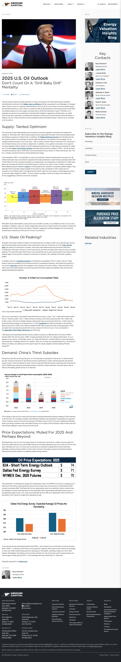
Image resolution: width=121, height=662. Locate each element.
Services (55, 600)
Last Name (88, 148)
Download (25, 94)
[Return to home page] (12, 4)
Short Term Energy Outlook (22, 148)
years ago (13, 265)
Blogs (105, 604)
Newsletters (107, 607)
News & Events (91, 611)
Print (14, 94)
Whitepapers (108, 621)
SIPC (50, 644)
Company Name (90, 155)
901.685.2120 (6, 610)
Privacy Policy (103, 655)
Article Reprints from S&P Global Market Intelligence (110, 611)
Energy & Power (74, 611)
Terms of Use (114, 655)
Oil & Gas (88, 243)
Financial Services (74, 614)
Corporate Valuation (58, 604)
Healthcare (72, 617)
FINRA (47, 644)
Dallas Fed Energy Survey (49, 137)
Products (107, 626)
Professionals (90, 604)
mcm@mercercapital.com (33, 604)
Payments (114, 4)
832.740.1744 (26, 624)
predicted (42, 323)
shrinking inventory (24, 261)
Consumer (72, 609)
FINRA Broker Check (95, 646)
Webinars (107, 624)
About (89, 600)
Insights (107, 600)
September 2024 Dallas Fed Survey (17, 330)
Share (6, 94)
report (27, 166)
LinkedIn (27, 606)
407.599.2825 (27, 638)
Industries (73, 600)
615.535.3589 (6, 638)
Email (87, 162)
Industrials (72, 620)
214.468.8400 (7, 624)
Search (103, 4)
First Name (89, 141)
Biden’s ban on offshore (32, 104)
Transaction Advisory (58, 611)
